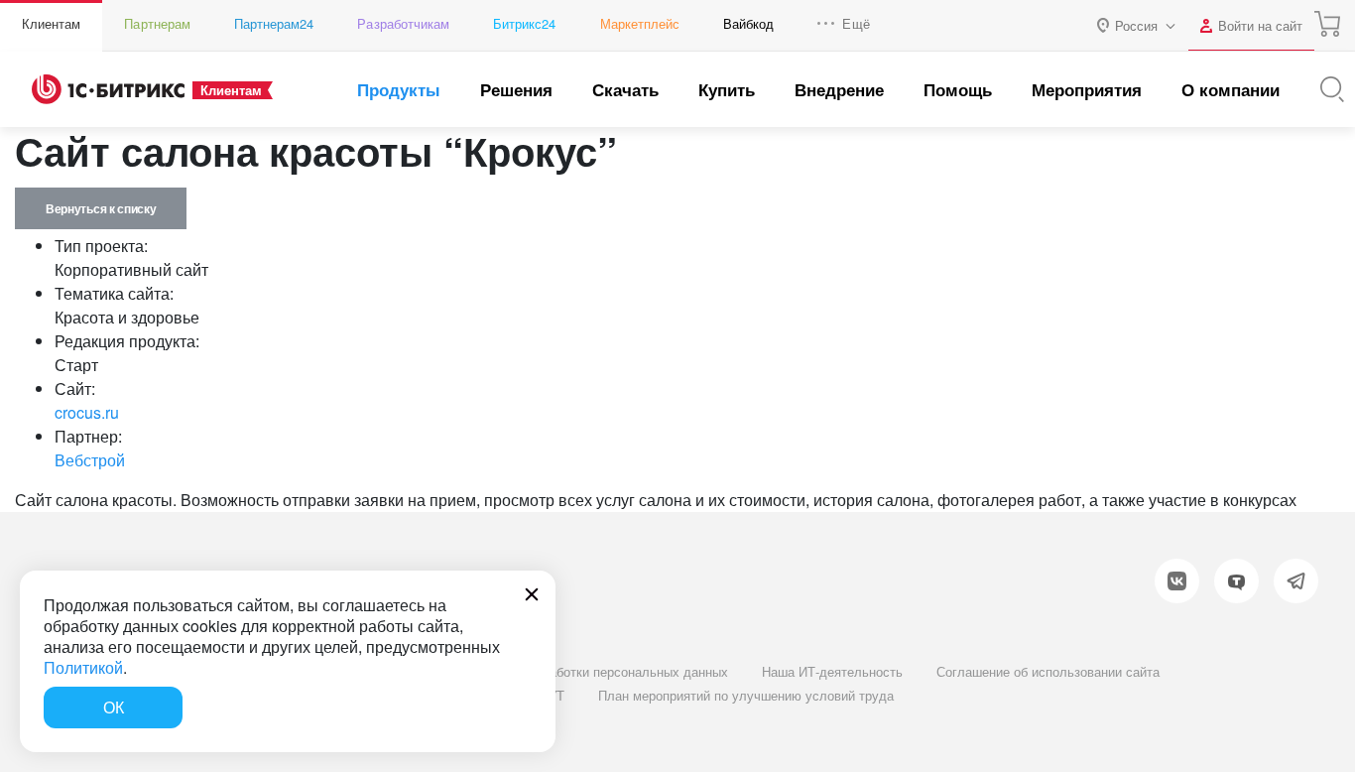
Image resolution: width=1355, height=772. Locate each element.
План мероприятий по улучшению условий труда (746, 695)
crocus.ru (87, 412)
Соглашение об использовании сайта (1048, 671)
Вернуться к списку (101, 208)
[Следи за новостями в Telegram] (1296, 581)
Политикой (83, 667)
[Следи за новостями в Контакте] (1177, 581)
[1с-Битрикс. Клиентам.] (108, 89)
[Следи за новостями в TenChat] (1236, 581)
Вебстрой (90, 460)
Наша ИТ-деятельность (832, 671)
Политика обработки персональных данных (598, 671)
